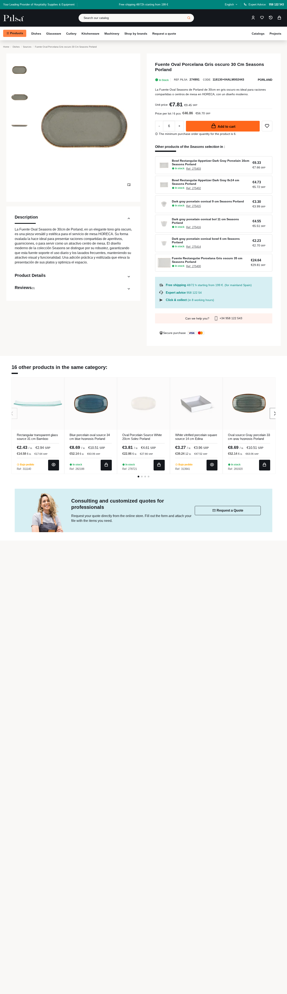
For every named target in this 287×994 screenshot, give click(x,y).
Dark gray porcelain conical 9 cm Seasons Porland (208, 201)
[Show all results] (189, 18)
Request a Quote (230, 510)
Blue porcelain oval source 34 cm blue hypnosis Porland (90, 436)
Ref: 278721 (129, 468)
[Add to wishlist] (267, 126)
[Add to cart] (106, 465)
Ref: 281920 (235, 468)
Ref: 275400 (193, 266)
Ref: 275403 (193, 168)
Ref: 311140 (24, 468)
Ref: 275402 (193, 188)
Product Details (30, 275)
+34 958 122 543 (230, 318)
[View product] (53, 465)
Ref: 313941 (182, 468)
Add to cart (226, 126)
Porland (265, 79)
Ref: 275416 (193, 227)
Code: (207, 79)
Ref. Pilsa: (181, 79)
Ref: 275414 (193, 246)
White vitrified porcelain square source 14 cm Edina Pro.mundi (196, 438)
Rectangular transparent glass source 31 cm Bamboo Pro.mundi (37, 438)
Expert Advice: (266, 4)
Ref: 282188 (77, 468)
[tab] (73, 219)
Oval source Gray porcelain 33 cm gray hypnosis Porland (249, 436)
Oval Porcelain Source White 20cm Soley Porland (142, 436)
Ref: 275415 (193, 206)
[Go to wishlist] (262, 18)
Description (26, 217)
